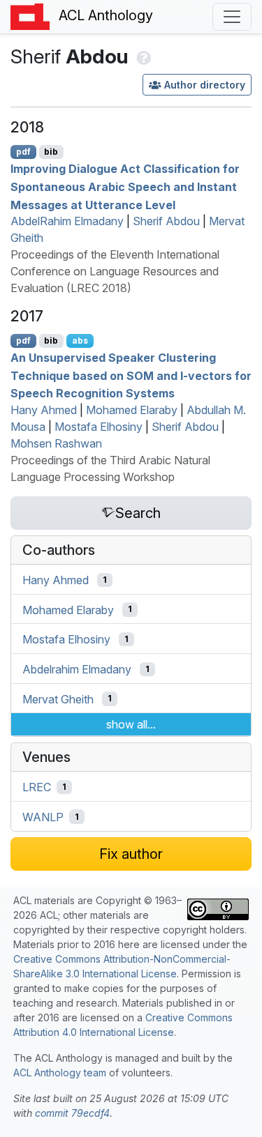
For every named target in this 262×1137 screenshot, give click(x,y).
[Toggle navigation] (232, 17)
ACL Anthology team (59, 1072)
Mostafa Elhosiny (98, 427)
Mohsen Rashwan (56, 443)
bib (51, 151)
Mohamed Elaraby (131, 410)
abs (80, 340)
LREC (36, 787)
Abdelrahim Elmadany (76, 669)
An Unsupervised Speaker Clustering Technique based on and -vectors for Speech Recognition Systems (131, 375)
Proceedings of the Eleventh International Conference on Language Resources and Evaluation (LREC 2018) (114, 271)
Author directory (204, 85)
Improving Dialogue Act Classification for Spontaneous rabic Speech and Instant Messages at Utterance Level (125, 186)
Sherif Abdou (166, 221)
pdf (23, 151)
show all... (131, 724)
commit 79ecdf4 (72, 1113)
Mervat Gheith (58, 698)
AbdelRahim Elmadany (67, 221)
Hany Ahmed (43, 410)
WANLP (43, 817)
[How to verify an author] (142, 56)
